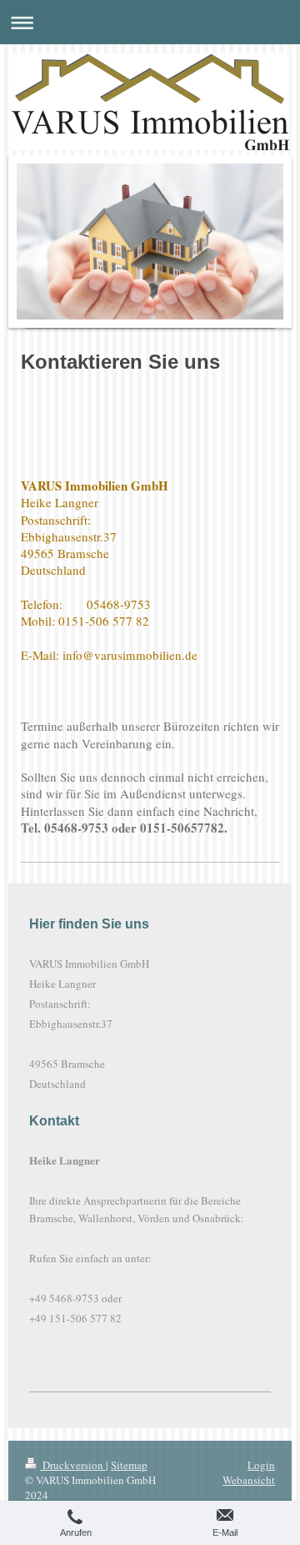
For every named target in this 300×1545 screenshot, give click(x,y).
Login (261, 1464)
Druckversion (73, 1464)
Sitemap (129, 1464)
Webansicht (248, 1479)
